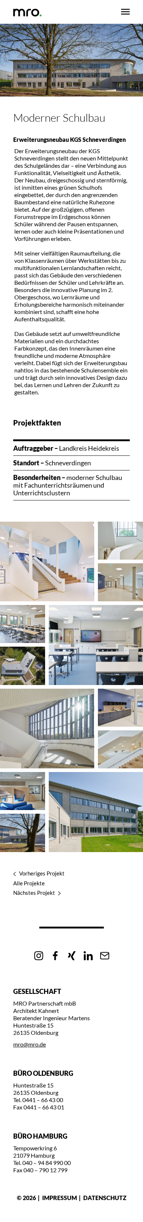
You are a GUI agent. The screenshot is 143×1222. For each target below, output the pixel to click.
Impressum (59, 1197)
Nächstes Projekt (34, 893)
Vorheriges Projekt (42, 873)
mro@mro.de (29, 1044)
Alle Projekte (29, 883)
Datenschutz (104, 1197)
